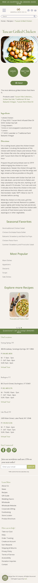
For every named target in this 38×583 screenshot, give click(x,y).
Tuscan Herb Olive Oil (25, 102)
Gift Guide (5, 495)
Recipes (10, 21)
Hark (25, 579)
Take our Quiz (7, 531)
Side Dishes (6, 277)
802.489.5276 (7, 388)
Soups (4, 273)
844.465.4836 (7, 353)
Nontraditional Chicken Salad (13, 228)
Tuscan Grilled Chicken (23, 21)
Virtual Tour (5, 367)
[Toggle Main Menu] (4, 10)
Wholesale (6, 502)
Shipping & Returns (9, 548)
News (4, 489)
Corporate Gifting (8, 509)
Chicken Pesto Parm (10, 240)
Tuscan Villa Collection (23, 97)
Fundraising (6, 512)
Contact (5, 564)
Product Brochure (8, 519)
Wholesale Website (9, 505)
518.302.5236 (7, 423)
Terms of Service (8, 554)
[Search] (34, 16)
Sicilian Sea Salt (8, 99)
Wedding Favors (8, 499)
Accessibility (6, 558)
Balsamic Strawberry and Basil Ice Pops (17, 236)
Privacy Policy (7, 551)
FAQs (4, 535)
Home (3, 21)
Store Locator (7, 515)
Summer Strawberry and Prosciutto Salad (18, 244)
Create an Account (9, 541)
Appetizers (6, 264)
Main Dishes (7, 260)
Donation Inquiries (9, 561)
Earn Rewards (7, 545)
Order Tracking (7, 538)
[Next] (21, 327)
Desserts (5, 268)
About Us (5, 486)
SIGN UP (31, 467)
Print (20, 83)
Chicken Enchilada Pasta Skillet (14, 232)
